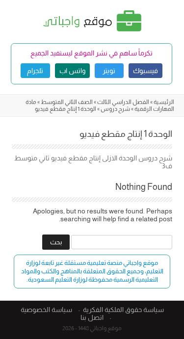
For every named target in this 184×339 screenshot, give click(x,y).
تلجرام (35, 71)
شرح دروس (115, 108)
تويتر (109, 71)
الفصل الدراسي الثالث (123, 102)
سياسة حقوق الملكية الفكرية (123, 309)
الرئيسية (164, 102)
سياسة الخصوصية (46, 309)
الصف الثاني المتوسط (67, 102)
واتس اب (72, 71)
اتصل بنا (92, 317)
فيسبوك (145, 71)
